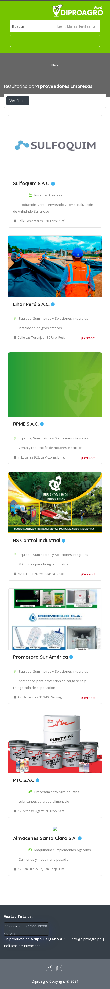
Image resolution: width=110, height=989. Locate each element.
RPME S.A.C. (26, 424)
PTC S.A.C (24, 780)
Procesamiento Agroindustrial (57, 792)
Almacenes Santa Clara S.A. (45, 838)
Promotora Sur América (41, 657)
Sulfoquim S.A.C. (32, 183)
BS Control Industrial (37, 540)
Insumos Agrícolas (48, 195)
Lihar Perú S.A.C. (32, 304)
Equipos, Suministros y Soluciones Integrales (53, 318)
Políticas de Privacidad (22, 945)
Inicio (54, 64)
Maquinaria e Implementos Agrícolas (62, 850)
